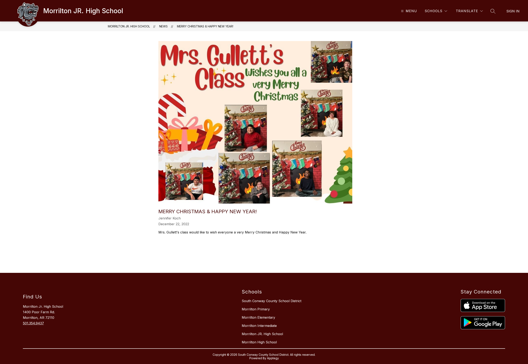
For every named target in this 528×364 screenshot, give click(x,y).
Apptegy (273, 358)
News (163, 26)
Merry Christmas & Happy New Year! (205, 26)
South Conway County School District (271, 301)
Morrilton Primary (256, 309)
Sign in (513, 11)
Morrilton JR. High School (129, 26)
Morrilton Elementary (258, 317)
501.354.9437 (33, 323)
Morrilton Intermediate (259, 326)
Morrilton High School (259, 342)
